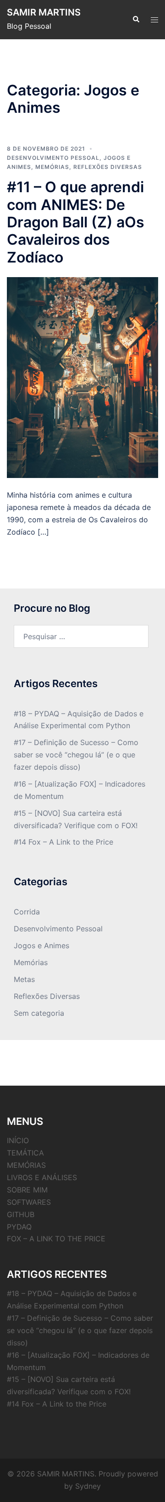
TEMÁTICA (25, 1152)
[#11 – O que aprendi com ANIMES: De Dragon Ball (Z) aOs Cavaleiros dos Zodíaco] (82, 376)
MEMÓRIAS (26, 1165)
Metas (24, 979)
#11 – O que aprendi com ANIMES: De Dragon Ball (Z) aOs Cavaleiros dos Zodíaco (75, 222)
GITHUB (20, 1214)
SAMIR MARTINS (44, 12)
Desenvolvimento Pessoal (53, 157)
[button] (135, 19)
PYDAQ (19, 1226)
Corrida (27, 911)
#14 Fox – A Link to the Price (63, 841)
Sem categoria (39, 1013)
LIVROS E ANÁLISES (42, 1177)
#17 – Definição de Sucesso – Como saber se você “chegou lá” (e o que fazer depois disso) (76, 755)
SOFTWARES (29, 1202)
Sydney (88, 1486)
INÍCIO (18, 1140)
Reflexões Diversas (107, 166)
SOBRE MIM (27, 1189)
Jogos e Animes (41, 945)
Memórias (52, 166)
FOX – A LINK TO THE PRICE (56, 1238)
